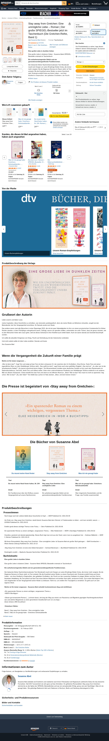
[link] (25, 112)
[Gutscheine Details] (97, 8)
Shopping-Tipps (64, 8)
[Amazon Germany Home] (35, 729)
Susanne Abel (35, 40)
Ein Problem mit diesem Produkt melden (44, 82)
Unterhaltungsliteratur (25, 18)
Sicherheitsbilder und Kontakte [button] (12, 705)
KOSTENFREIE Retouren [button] (84, 53)
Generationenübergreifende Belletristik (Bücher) (26, 655)
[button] (3, 8)
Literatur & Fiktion (13, 18)
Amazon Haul (12, 8)
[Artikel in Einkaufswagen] (105, 3)
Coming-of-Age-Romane (18, 652)
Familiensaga (14, 658)
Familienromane (38, 18)
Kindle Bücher (76, 8)
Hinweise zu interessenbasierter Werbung (78, 735)
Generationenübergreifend (52, 18)
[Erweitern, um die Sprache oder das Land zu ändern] (61, 728)
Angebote (53, 8)
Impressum (47, 735)
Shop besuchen (58, 253)
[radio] (82, 25)
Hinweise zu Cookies (58, 735)
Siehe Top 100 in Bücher (45, 650)
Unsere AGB (24, 735)
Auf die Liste (81, 114)
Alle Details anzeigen (35, 100)
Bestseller (29, 8)
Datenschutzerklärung (36, 735)
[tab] (51, 433)
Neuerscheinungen (41, 8)
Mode (85, 8)
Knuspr (21, 8)
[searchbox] (41, 3)
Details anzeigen (58, 127)
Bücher (4, 18)
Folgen (20, 82)
